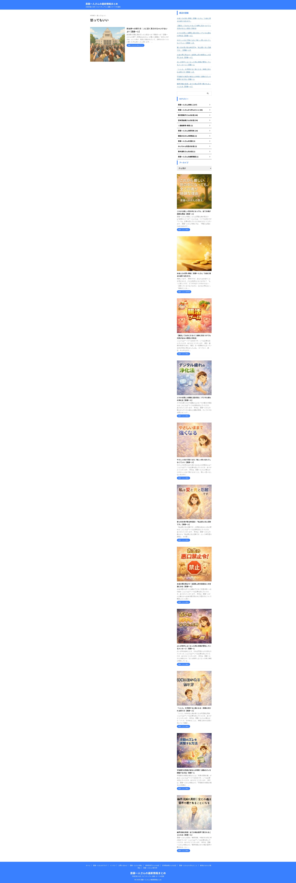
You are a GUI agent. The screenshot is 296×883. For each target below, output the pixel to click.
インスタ (113, 865)
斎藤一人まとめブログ (100, 865)
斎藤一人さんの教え (136, 865)
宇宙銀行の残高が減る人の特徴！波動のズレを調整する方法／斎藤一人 (194, 77)
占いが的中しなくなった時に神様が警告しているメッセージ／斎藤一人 (194, 63)
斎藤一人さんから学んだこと (188, 865)
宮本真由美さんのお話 (169, 865)
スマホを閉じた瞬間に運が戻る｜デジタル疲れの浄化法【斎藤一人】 (194, 34)
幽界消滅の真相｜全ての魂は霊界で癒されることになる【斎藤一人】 (194, 85)
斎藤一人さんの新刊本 (150, 868)
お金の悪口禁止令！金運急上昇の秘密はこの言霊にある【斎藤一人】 (194, 56)
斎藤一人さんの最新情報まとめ (102, 3)
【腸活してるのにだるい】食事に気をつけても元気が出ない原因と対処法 (194, 27)
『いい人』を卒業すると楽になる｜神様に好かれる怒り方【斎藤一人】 (194, 70)
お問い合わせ (123, 865)
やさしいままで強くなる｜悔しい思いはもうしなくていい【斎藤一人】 (194, 41)
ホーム (88, 865)
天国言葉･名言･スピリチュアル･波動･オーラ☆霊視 (148, 876)
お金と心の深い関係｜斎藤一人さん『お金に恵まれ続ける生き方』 (194, 19)
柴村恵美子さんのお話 (152, 865)
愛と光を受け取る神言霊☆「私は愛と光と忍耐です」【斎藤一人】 (194, 48)
